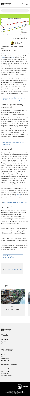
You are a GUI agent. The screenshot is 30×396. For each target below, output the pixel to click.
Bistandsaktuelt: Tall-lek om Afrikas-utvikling (15, 202)
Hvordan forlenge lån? (7, 375)
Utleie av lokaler (5, 346)
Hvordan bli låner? (6, 369)
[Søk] (26, 10)
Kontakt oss (4, 339)
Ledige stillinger (5, 358)
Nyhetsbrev (4, 342)
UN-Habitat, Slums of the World (13, 269)
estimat (19, 194)
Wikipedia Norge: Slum (9, 256)
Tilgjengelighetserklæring (19, 392)
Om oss (3, 354)
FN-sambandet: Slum (8, 257)
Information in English (7, 344)
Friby (2, 356)
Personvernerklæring (10, 392)
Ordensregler (5, 360)
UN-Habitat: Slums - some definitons (13, 254)
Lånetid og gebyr (6, 371)
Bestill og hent (5, 373)
